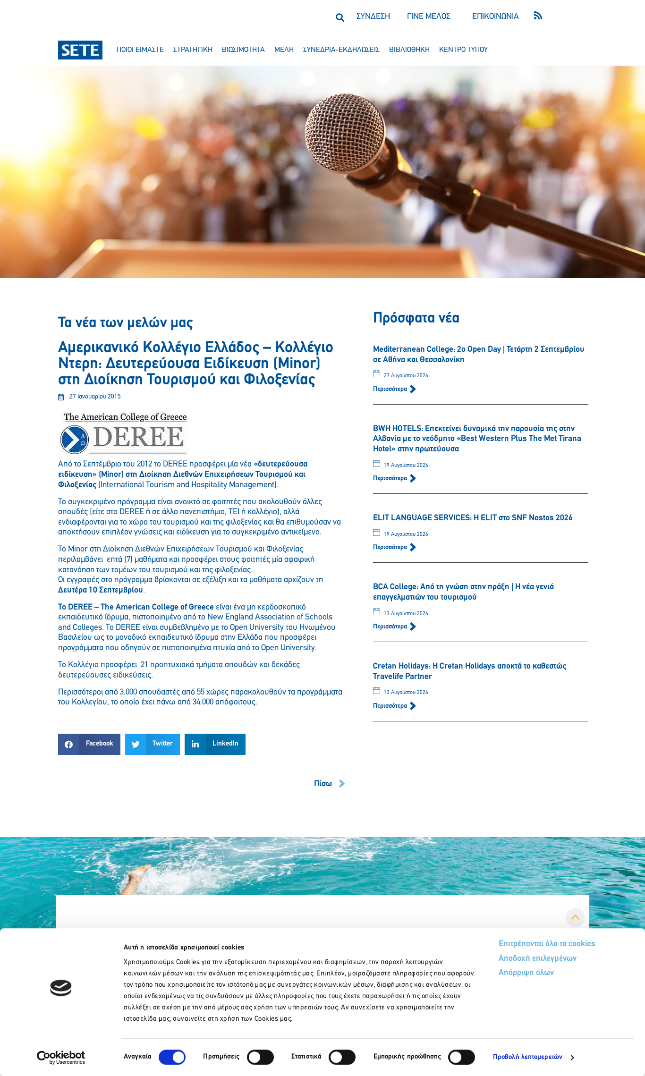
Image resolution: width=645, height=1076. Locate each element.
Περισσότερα (390, 389)
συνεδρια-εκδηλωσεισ (341, 50)
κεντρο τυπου (463, 50)
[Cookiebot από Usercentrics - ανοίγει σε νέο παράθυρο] (61, 1058)
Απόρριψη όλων (526, 973)
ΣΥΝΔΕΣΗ (373, 17)
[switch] (260, 1057)
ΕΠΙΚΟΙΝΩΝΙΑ (495, 17)
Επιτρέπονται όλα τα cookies (547, 944)
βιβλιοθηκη (409, 50)
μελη (284, 50)
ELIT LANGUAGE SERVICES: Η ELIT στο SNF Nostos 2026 (473, 518)
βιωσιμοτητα (243, 50)
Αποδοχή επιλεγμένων (538, 959)
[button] (340, 17)
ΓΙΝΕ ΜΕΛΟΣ (428, 17)
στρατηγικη (192, 50)
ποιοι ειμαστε (140, 50)
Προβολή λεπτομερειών (527, 1057)
